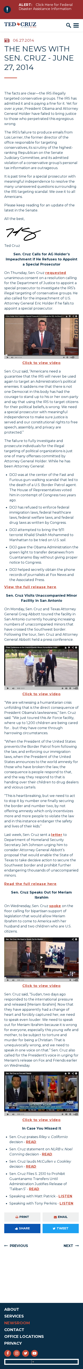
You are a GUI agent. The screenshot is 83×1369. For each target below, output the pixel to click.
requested (55, 273)
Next (68, 1246)
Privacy (13, 1343)
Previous (19, 1246)
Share (24, 1228)
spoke (55, 906)
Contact (14, 1329)
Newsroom (17, 1323)
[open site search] (68, 25)
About (11, 1309)
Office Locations (24, 1336)
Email (63, 1217)
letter (56, 835)
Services (14, 1316)
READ (31, 1142)
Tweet (63, 1228)
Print (24, 1217)
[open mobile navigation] (76, 25)
